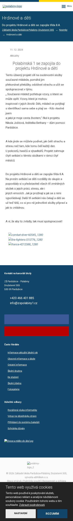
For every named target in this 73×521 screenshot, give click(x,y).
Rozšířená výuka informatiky (22, 410)
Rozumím (52, 513)
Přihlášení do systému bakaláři (23, 422)
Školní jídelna (14, 383)
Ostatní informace (17, 365)
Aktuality (14, 55)
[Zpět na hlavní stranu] (13, 6)
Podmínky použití (32, 481)
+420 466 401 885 (22, 298)
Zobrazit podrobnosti (32, 504)
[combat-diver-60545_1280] (36, 235)
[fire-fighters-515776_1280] (36, 239)
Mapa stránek (14, 481)
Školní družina (15, 371)
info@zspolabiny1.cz (23, 303)
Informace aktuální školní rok (23, 352)
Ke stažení (13, 377)
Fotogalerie (13, 389)
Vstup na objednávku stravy (22, 416)
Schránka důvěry (16, 428)
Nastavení (20, 513)
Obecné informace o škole (21, 359)
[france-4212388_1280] (36, 244)
